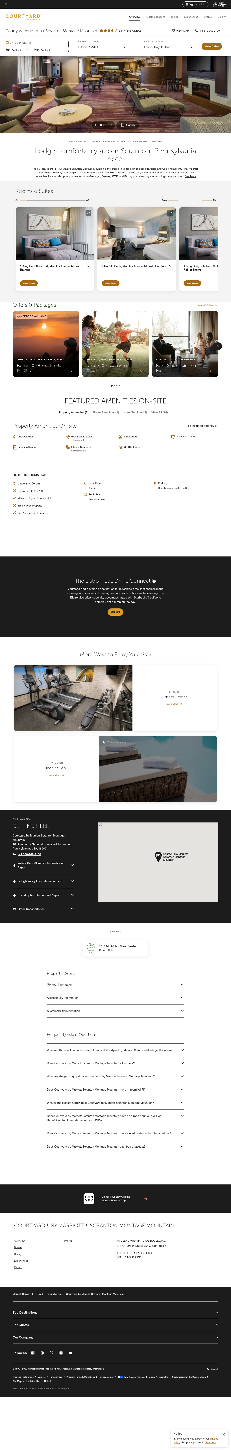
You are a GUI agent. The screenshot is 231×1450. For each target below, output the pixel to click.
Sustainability (25, 436)
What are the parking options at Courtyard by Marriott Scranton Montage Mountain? (101, 1076)
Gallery (221, 16)
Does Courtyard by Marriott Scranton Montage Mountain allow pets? (91, 1063)
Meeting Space (27, 447)
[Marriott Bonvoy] (217, 4)
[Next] (218, 346)
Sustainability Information (63, 1011)
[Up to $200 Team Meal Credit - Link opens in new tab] (115, 344)
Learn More (172, 703)
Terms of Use (55, 1377)
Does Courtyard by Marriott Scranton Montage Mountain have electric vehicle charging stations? (109, 1133)
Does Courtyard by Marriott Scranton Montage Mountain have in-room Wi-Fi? (96, 1089)
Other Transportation (31, 909)
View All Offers (205, 304)
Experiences (191, 16)
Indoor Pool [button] (130, 436)
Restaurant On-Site (82, 436)
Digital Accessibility (158, 1377)
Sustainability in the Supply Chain (189, 1377)
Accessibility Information (63, 997)
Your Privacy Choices (134, 1377)
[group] (115, 597)
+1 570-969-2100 (210, 30)
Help (46, 1381)
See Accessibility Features (32, 513)
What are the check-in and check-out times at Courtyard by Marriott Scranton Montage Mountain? (109, 1050)
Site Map (17, 1381)
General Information (60, 984)
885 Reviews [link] (134, 30)
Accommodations (155, 16)
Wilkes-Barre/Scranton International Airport (41, 865)
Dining (174, 16)
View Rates (29, 283)
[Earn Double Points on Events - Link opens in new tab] (185, 344)
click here (210, 1442)
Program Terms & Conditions (80, 1377)
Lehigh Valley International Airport (40, 881)
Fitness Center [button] (80, 447)
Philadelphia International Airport (39, 895)
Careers (41, 1377)
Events (208, 16)
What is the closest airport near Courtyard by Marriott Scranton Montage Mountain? (100, 1102)
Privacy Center (106, 1377)
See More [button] (190, 176)
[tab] (74, 412)
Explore (115, 611)
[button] (195, 4)
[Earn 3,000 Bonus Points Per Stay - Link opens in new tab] (46, 344)
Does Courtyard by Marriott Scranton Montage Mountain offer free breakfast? (96, 1146)
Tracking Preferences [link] (23, 1377)
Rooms (18, 1247)
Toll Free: (134, 1253)
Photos (68, 1240)
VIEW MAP (182, 30)
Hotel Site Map (32, 1381)
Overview (134, 16)
